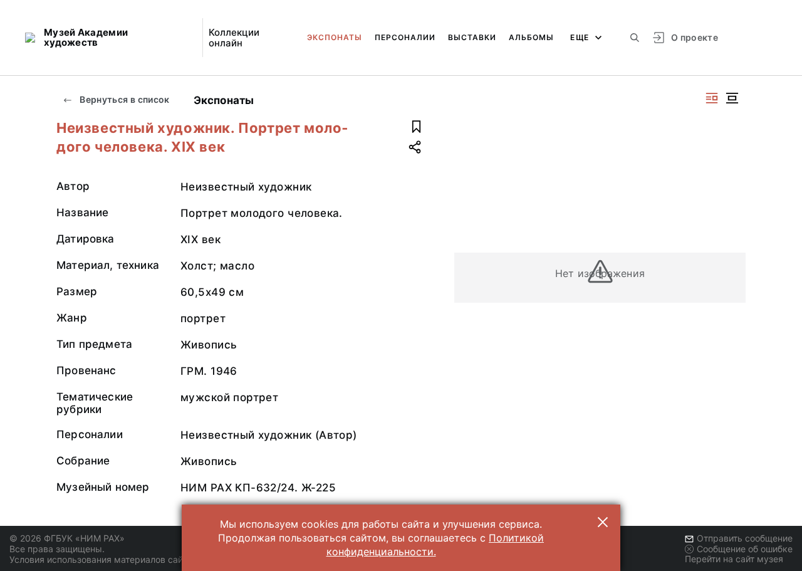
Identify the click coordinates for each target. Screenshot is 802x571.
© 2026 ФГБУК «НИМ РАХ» (67, 538)
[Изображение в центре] (732, 98)
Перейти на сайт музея (734, 558)
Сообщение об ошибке (745, 548)
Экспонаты (334, 37)
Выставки (472, 37)
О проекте (694, 37)
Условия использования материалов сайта (100, 559)
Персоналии (405, 37)
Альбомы (531, 37)
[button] (602, 522)
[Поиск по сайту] (635, 37)
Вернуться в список (124, 99)
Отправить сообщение (745, 538)
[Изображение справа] (712, 98)
